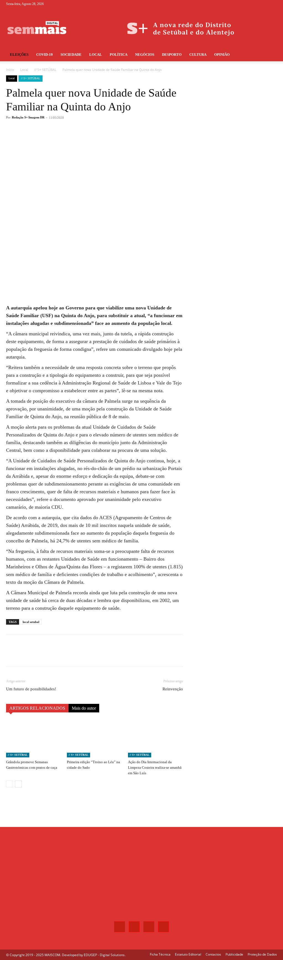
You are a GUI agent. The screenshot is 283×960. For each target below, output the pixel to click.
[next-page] (18, 784)
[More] (97, 139)
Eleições (19, 54)
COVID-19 (44, 54)
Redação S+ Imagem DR (28, 117)
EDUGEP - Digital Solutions (104, 955)
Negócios (144, 54)
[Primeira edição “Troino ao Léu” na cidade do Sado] (94, 738)
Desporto (172, 54)
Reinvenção (173, 689)
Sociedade (71, 54)
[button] (270, 55)
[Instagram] (254, 4)
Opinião (222, 54)
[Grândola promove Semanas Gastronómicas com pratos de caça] (33, 738)
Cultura (197, 54)
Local (95, 54)
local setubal (31, 622)
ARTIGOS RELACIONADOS (37, 708)
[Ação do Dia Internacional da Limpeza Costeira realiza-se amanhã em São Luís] (155, 738)
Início (10, 69)
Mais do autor (84, 708)
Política (118, 54)
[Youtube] (273, 4)
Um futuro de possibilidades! (31, 689)
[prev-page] (9, 784)
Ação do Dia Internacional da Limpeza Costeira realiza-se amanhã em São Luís (155, 767)
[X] (264, 4)
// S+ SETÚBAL (45, 69)
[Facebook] (245, 4)
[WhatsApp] (84, 139)
